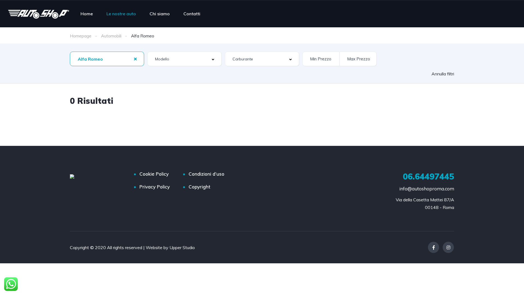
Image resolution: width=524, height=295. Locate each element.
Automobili (111, 36)
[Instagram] (448, 247)
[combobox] (107, 59)
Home (87, 13)
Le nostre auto (121, 13)
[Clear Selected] (135, 59)
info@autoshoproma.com (426, 188)
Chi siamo (160, 13)
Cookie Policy (154, 174)
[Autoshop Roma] (38, 13)
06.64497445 (428, 176)
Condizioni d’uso (206, 174)
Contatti (191, 13)
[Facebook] (433, 247)
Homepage (80, 36)
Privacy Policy (154, 187)
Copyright (199, 187)
